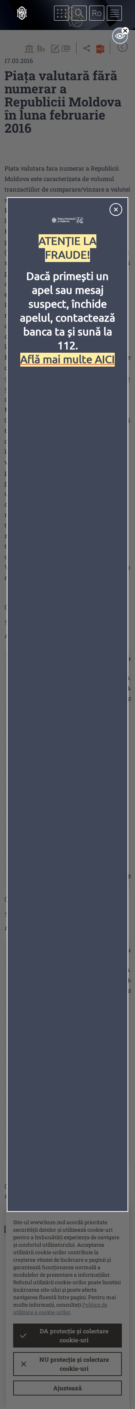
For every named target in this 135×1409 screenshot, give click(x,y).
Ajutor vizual (120, 36)
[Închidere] (116, 209)
